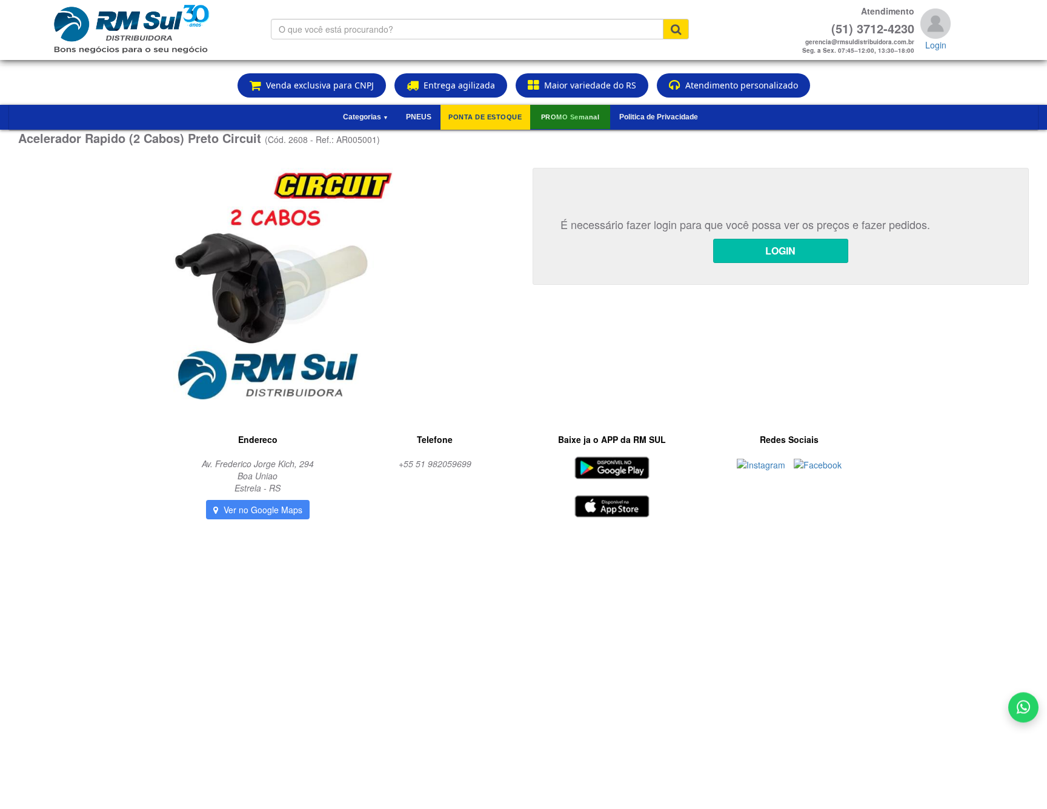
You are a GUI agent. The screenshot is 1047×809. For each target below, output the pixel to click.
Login (935, 45)
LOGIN (780, 251)
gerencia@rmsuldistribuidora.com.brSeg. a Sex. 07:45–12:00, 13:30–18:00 (858, 46)
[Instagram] (762, 464)
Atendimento (887, 11)
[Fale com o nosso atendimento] (1023, 709)
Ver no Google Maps (261, 510)
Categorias (365, 117)
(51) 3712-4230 (872, 28)
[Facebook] (818, 464)
